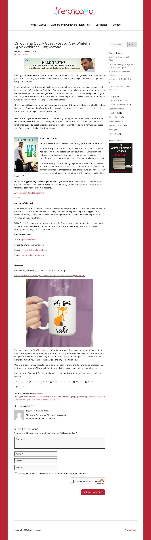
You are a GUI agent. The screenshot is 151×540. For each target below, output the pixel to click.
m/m (33, 400)
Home (32, 25)
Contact (117, 25)
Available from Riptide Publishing (29, 193)
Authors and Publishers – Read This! (70, 25)
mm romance (42, 400)
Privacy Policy (131, 530)
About (42, 25)
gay (72, 397)
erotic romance (63, 397)
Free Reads (114, 113)
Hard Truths (38, 350)
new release (54, 400)
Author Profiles (115, 101)
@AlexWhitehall (28, 240)
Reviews (112, 134)
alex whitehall (29, 397)
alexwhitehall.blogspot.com (35, 250)
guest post (101, 397)
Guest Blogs (39, 393)
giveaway (91, 397)
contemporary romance (46, 397)
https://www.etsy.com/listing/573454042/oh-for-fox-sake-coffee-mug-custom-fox (49, 276)
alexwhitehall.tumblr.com (33, 255)
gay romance (81, 397)
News (111, 130)
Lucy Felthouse (22, 55)
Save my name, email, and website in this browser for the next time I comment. (53, 474)
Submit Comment (93, 492)
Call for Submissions (118, 105)
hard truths (20, 400)
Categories (101, 25)
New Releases (115, 126)
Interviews (113, 121)
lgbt (28, 400)
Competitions (115, 109)
